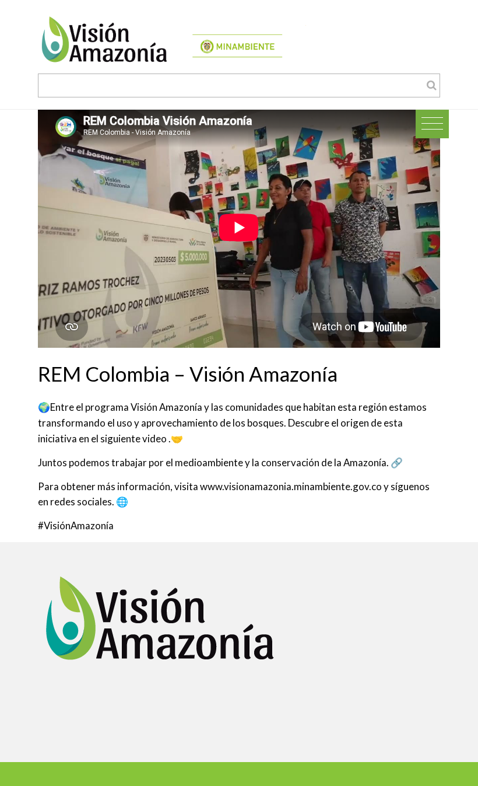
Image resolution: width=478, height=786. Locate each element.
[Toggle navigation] (432, 124)
